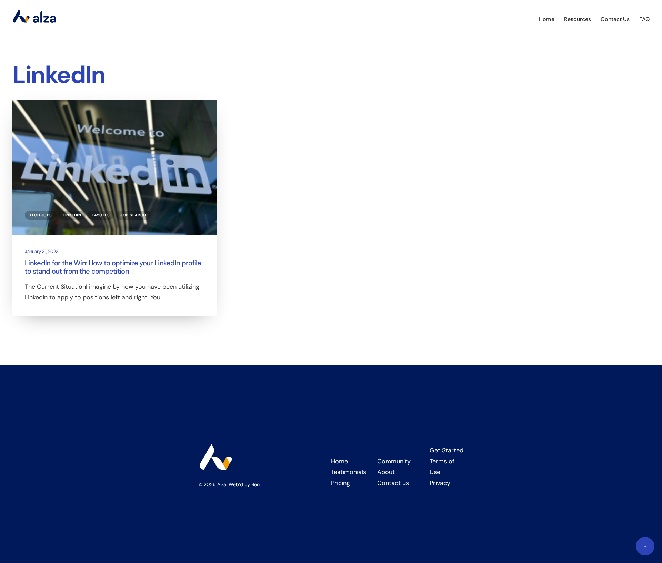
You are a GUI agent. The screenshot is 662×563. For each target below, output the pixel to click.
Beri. (256, 484)
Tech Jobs (40, 215)
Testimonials (348, 472)
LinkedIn (72, 215)
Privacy (440, 483)
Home (546, 19)
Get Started (446, 450)
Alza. (222, 484)
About (386, 472)
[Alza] (34, 19)
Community (394, 461)
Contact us (393, 483)
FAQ (644, 19)
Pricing (340, 483)
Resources (577, 19)
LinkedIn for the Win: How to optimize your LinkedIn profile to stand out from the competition (113, 267)
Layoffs (101, 215)
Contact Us (615, 19)
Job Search (133, 215)
